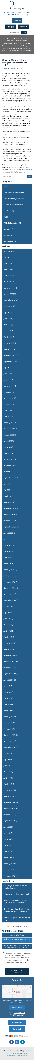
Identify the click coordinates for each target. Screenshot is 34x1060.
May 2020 (7, 551)
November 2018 (9, 662)
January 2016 (8, 870)
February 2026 (8, 288)
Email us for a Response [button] (18, 972)
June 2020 (7, 545)
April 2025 (7, 331)
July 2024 (6, 368)
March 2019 (7, 637)
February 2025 (8, 343)
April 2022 (7, 453)
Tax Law (6, 229)
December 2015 (9, 876)
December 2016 (9, 803)
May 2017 (6, 772)
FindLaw (24, 1055)
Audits (5, 186)
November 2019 (9, 588)
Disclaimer (6, 1053)
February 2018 (8, 717)
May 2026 (7, 270)
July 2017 (6, 760)
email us (23, 15)
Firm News (7, 211)
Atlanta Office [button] (17, 1008)
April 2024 (7, 380)
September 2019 (9, 600)
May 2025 (7, 325)
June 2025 (7, 319)
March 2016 (7, 858)
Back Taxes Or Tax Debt (12, 192)
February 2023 (8, 423)
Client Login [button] (17, 20)
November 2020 (9, 515)
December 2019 (9, 582)
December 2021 (9, 466)
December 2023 (9, 392)
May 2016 (7, 845)
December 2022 (9, 429)
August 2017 (8, 753)
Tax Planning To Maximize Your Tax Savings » (17, 940)
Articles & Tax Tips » (17, 935)
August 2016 (8, 827)
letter (17, 131)
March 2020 (8, 564)
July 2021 (6, 484)
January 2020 (8, 576)
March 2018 (7, 711)
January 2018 (8, 723)
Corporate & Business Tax (13, 205)
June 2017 (7, 766)
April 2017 (7, 778)
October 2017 (8, 741)
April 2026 (7, 276)
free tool (27, 169)
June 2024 (7, 374)
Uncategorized (8, 241)
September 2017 (9, 747)
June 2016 (7, 839)
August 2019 (8, 606)
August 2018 (8, 680)
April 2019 (7, 631)
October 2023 (8, 398)
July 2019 (6, 613)
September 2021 (9, 478)
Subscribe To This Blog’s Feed (18, 926)
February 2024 (8, 386)
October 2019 (8, 594)
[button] (11, 27)
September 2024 (9, 362)
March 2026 (7, 282)
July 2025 (6, 313)
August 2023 (8, 404)
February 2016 (8, 864)
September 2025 (9, 300)
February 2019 (8, 643)
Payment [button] (17, 1029)
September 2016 (9, 821)
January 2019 (8, 649)
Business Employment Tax (13, 199)
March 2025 (7, 337)
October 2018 (8, 668)
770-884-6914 (12, 15)
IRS (3, 71)
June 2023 (7, 411)
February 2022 (8, 459)
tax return (18, 91)
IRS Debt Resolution (10, 223)
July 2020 (7, 539)
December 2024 (9, 355)
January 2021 (8, 502)
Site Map (13, 1053)
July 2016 (6, 833)
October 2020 (8, 521)
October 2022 (8, 435)
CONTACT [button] (23, 27)
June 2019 (7, 619)
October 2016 (8, 815)
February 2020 (8, 570)
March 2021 (7, 496)
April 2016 (7, 851)
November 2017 (9, 735)
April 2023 (7, 417)
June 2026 (7, 264)
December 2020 (9, 509)
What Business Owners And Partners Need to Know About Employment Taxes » (17, 946)
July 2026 (6, 257)
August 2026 (8, 251)
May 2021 (6, 490)
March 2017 (7, 784)
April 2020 (7, 558)
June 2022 (7, 447)
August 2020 (8, 533)
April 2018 (7, 705)
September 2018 (9, 674)
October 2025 (8, 294)
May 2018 (6, 698)
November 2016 (9, 809)
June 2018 (7, 692)
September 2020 (9, 527)
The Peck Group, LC (15, 68)
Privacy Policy (21, 1053)
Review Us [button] (17, 1023)
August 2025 (8, 306)
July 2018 (6, 686)
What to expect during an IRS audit (16, 894)
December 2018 (9, 656)
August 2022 (8, 441)
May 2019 (6, 625)
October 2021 (8, 472)
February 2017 (8, 790)
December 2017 (9, 729)
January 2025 (8, 349)
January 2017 (8, 796)
